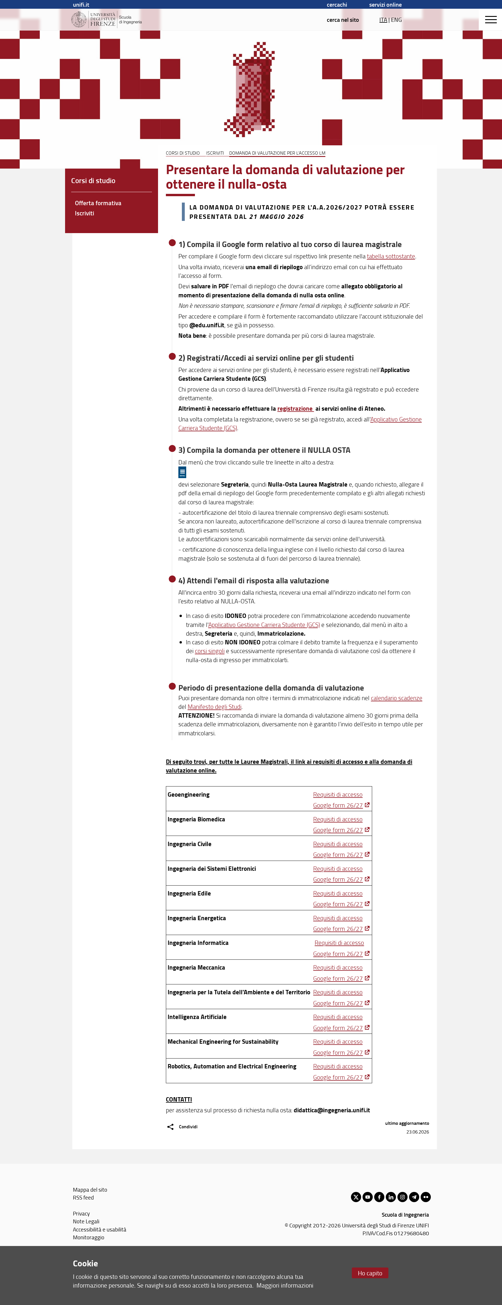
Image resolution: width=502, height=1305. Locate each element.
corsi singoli (210, 650)
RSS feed (83, 1197)
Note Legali (86, 1221)
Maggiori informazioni (285, 1285)
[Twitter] (356, 1197)
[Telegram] (414, 1197)
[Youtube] (368, 1197)
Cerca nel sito (343, 19)
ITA (383, 19)
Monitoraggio (88, 1237)
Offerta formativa (98, 203)
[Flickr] (426, 1197)
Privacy (81, 1213)
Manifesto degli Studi (214, 706)
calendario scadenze (396, 697)
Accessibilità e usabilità (99, 1229)
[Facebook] (379, 1197)
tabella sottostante (391, 256)
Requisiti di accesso (338, 794)
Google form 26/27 (338, 805)
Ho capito (370, 1273)
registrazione (295, 408)
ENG (396, 19)
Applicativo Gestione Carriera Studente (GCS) (264, 624)
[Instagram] (402, 1197)
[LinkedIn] (391, 1197)
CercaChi (337, 4)
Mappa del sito (90, 1189)
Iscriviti (215, 153)
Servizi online (385, 4)
